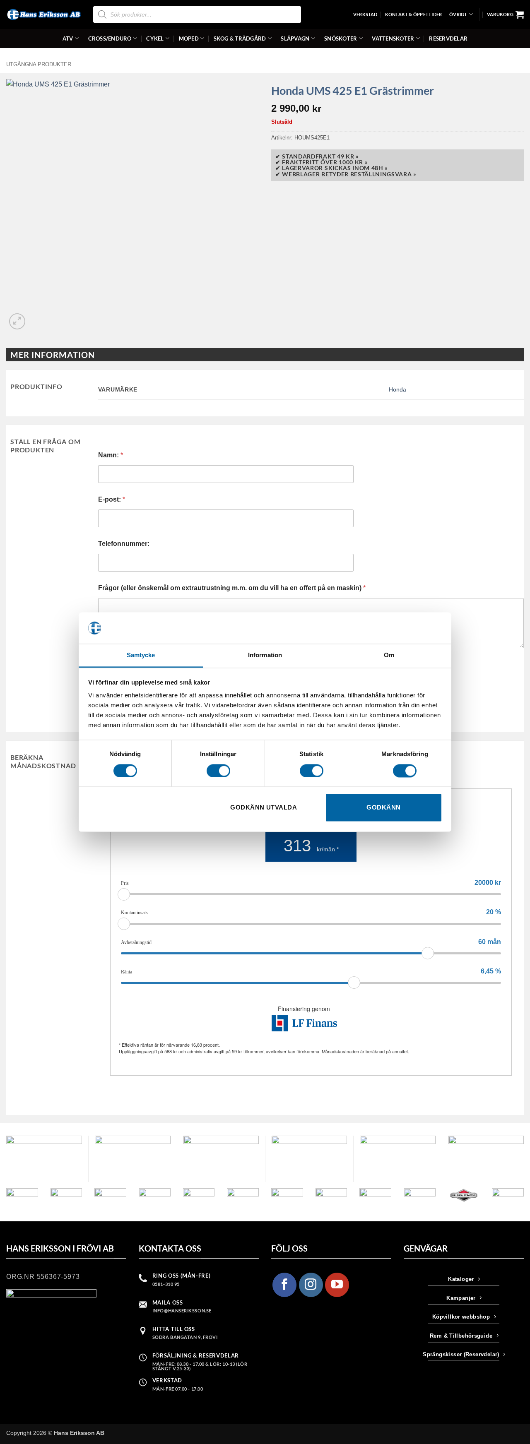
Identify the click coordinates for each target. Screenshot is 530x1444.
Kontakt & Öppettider (413, 14)
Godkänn (383, 807)
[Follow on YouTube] (337, 1285)
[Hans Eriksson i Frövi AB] (43, 14)
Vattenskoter (393, 38)
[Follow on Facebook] (284, 1285)
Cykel (155, 38)
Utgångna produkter (38, 64)
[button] (505, 14)
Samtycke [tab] (141, 655)
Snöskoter (340, 38)
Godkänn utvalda (263, 807)
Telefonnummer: (123, 543)
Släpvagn (295, 38)
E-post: (111, 499)
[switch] (218, 770)
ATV (68, 38)
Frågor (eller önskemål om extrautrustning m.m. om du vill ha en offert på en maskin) (232, 587)
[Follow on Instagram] (311, 1285)
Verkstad (365, 14)
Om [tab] (389, 655)
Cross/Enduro (110, 38)
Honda (397, 389)
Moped (189, 38)
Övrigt (458, 14)
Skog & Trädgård (240, 38)
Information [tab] (265, 655)
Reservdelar (448, 38)
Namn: (110, 455)
